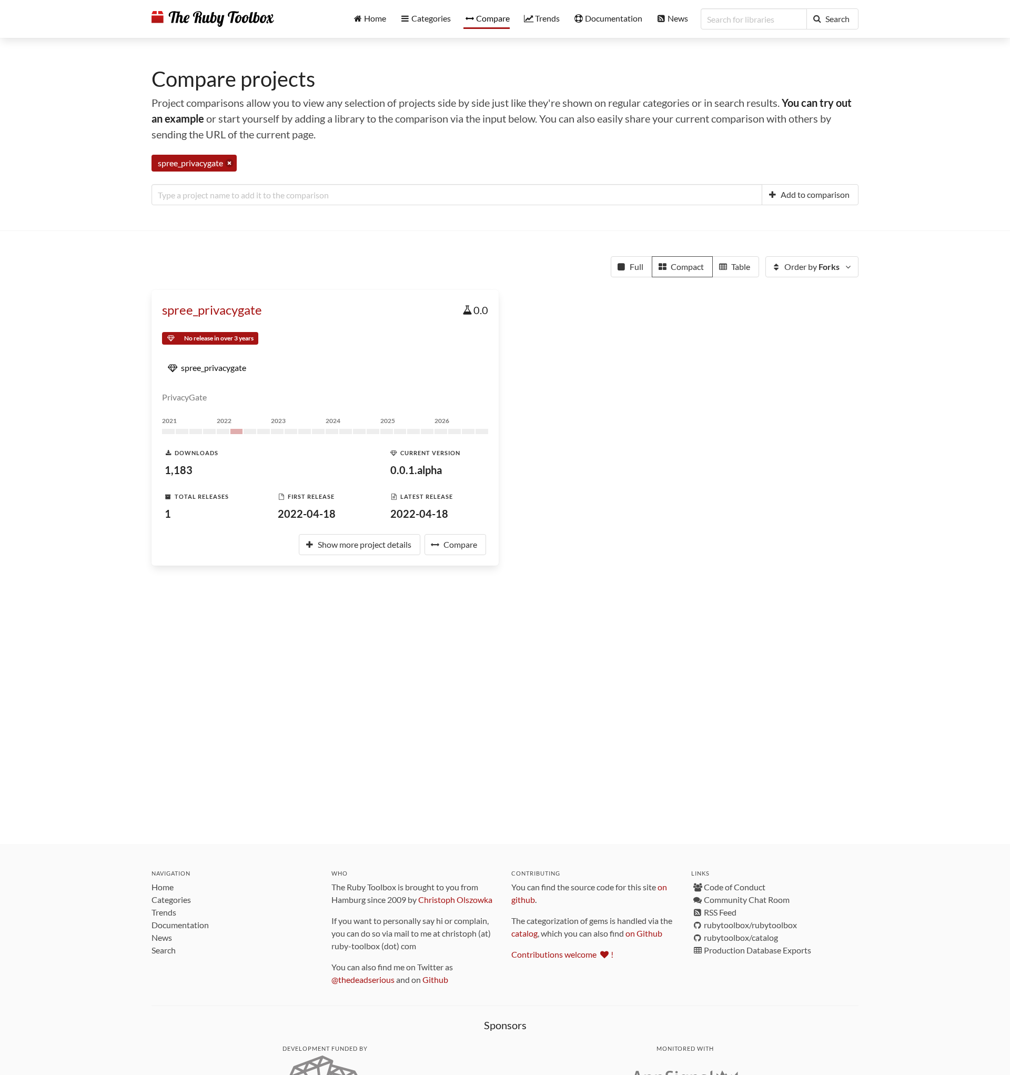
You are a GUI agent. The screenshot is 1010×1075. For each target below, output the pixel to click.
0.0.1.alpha (416, 470)
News (162, 937)
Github (435, 979)
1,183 (179, 470)
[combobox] (457, 194)
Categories (171, 900)
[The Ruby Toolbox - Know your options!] (212, 19)
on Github (643, 933)
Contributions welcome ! (562, 954)
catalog (524, 933)
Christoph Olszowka (455, 900)
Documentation (180, 925)
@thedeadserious (363, 979)
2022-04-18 (307, 513)
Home (163, 887)
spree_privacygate (212, 309)
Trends (164, 912)
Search (164, 950)
